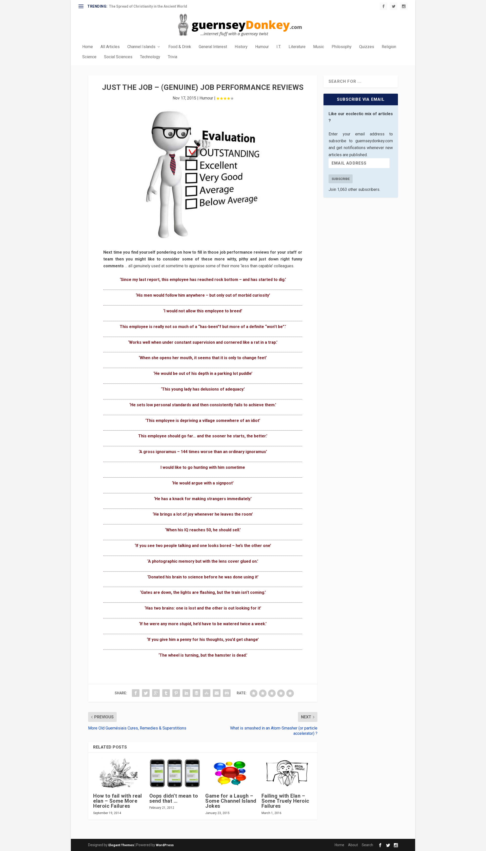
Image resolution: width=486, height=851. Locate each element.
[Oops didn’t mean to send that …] (174, 773)
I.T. (278, 47)
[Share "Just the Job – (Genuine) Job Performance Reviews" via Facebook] (136, 693)
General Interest (213, 47)
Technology (150, 57)
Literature (297, 47)
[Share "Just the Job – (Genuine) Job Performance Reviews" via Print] (227, 693)
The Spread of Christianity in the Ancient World (148, 6)
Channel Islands (141, 47)
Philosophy (342, 47)
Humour (262, 47)
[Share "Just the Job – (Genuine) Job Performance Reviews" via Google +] (156, 693)
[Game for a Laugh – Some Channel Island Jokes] (230, 773)
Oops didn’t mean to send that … (173, 798)
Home (87, 47)
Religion (389, 47)
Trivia (172, 57)
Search (367, 845)
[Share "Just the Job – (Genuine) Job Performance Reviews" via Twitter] (146, 693)
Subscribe (341, 179)
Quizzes (366, 47)
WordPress (165, 845)
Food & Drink (179, 47)
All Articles (110, 47)
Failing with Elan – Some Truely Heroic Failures (285, 801)
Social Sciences (118, 57)
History (241, 47)
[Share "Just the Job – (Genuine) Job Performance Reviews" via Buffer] (196, 693)
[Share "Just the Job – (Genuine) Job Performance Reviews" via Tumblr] (166, 693)
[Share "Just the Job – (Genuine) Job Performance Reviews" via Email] (217, 693)
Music (318, 47)
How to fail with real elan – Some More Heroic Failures (117, 801)
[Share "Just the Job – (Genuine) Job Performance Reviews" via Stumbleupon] (206, 693)
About (353, 845)
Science (89, 57)
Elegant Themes (121, 845)
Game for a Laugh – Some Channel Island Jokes (230, 801)
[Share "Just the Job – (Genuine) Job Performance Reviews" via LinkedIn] (186, 693)
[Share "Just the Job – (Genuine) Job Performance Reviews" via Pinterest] (176, 693)
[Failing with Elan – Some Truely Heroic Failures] (287, 773)
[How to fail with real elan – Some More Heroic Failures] (118, 773)
